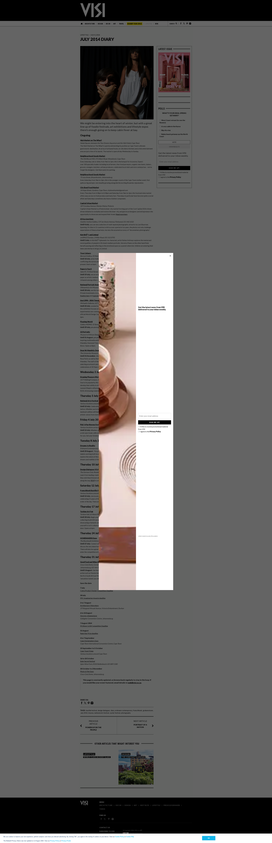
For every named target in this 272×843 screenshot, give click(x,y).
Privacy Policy (55, 841)
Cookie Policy (119, 836)
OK (209, 838)
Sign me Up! (154, 422)
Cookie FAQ (130, 836)
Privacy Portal (66, 841)
